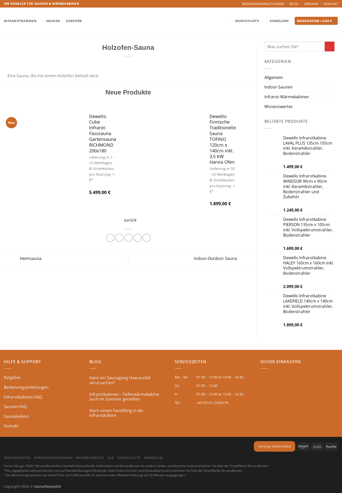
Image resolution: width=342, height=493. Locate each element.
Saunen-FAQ (15, 406)
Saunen (53, 21)
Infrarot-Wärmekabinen (286, 97)
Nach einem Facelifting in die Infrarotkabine (116, 413)
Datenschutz (129, 458)
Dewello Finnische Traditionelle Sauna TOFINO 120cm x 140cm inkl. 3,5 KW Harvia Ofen (223, 139)
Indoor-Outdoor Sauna (216, 258)
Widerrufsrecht (90, 458)
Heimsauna (30, 258)
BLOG (294, 4)
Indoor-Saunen (278, 87)
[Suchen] (227, 21)
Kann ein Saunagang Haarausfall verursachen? (119, 380)
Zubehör (74, 21)
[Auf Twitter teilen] (119, 238)
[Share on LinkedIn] (146, 238)
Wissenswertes (278, 106)
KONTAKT (331, 4)
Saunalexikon (16, 416)
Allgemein (273, 77)
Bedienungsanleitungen (26, 387)
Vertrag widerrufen (274, 446)
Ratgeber (12, 377)
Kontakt (11, 426)
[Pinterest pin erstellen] (137, 238)
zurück (130, 220)
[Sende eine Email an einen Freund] (128, 238)
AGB (110, 458)
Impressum (153, 458)
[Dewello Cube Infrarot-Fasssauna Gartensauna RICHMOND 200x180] (45, 155)
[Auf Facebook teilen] (110, 238)
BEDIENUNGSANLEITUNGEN (263, 4)
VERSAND (311, 4)
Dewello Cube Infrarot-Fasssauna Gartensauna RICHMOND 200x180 (102, 134)
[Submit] (329, 46)
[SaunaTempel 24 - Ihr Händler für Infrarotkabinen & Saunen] (171, 21)
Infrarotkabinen (20, 21)
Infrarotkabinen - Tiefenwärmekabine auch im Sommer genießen (124, 397)
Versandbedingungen (53, 458)
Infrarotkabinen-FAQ (23, 397)
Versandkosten (17, 458)
